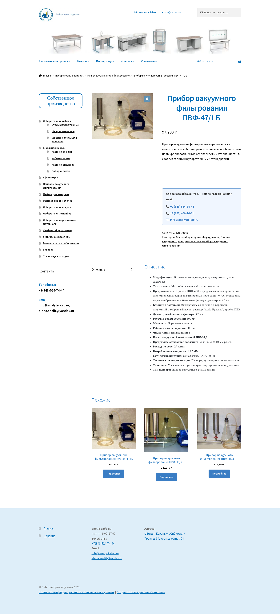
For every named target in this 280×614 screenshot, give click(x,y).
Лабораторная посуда (57, 207)
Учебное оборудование (57, 230)
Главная (47, 75)
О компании (149, 61)
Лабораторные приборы (69, 75)
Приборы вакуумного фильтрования (56, 185)
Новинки (83, 61)
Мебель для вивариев (56, 194)
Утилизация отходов (56, 256)
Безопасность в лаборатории (61, 243)
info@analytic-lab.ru (145, 12)
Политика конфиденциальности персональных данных (76, 592)
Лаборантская (61, 171)
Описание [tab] (98, 269)
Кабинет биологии (63, 164)
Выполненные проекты (54, 61)
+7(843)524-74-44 (171, 12)
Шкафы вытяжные (63, 131)
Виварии (48, 249)
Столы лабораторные (65, 125)
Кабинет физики (62, 151)
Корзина (49, 536)
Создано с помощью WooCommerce (141, 592)
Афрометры (50, 177)
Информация (105, 61)
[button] (147, 99)
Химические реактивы (56, 237)
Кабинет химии (61, 158)
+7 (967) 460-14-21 (182, 213)
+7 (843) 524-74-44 (182, 206)
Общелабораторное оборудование (108, 75)
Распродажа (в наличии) (58, 200)
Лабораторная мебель (57, 121)
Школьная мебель (54, 148)
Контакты (127, 61)
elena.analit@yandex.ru (107, 558)
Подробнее (113, 473)
